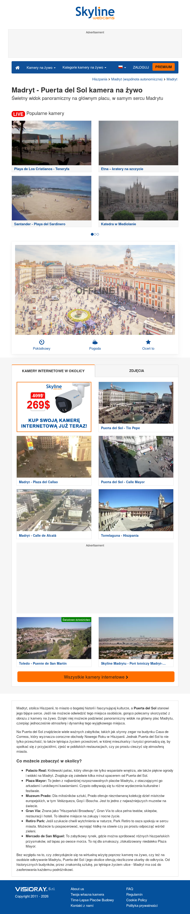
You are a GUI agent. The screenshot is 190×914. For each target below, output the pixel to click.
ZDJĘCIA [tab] (136, 370)
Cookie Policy (136, 899)
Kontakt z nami (82, 905)
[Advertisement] (95, 45)
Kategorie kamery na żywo (83, 67)
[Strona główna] (17, 67)
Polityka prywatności (142, 905)
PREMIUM (163, 66)
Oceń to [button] (148, 348)
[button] (122, 67)
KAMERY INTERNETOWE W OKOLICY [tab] (53, 370)
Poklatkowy (42, 348)
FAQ (129, 888)
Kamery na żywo (40, 67)
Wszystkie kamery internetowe (95, 676)
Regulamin (134, 894)
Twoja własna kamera (87, 894)
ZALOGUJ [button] (141, 67)
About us (77, 888)
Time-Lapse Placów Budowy (92, 899)
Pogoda (95, 348)
